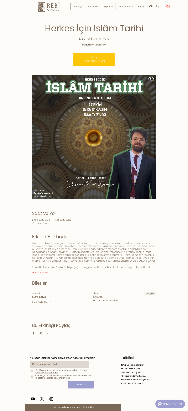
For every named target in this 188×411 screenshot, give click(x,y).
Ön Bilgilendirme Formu (133, 375)
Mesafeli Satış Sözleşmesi (135, 379)
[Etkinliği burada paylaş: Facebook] (33, 333)
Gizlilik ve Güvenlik (130, 368)
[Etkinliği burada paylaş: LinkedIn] (48, 333)
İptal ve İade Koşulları (132, 364)
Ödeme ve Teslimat (132, 383)
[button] (168, 6)
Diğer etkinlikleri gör (94, 61)
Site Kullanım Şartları (132, 372)
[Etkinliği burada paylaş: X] (40, 333)
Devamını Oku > (40, 272)
